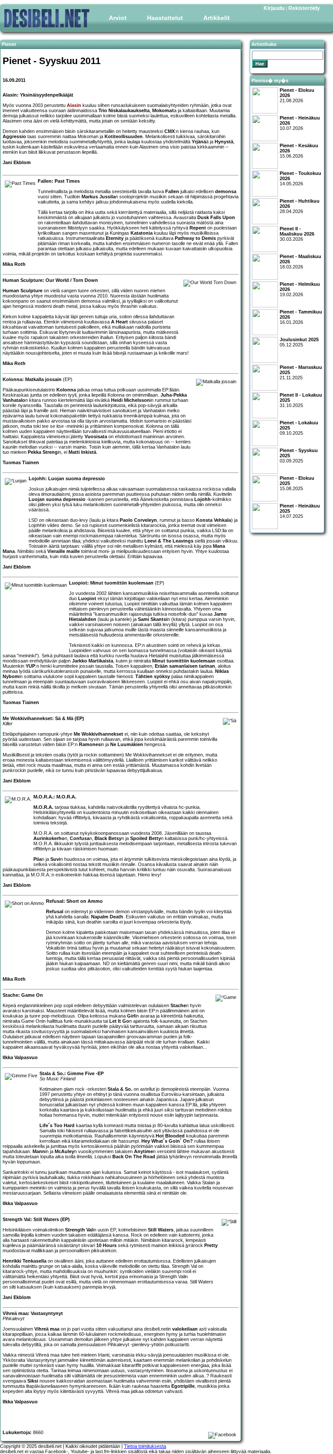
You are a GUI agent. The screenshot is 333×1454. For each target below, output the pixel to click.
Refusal (54, 911)
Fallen (172, 191)
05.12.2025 (299, 342)
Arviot (118, 17)
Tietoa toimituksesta (145, 1446)
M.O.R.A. (43, 807)
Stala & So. (120, 1089)
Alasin (74, 105)
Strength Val (79, 1229)
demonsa (225, 191)
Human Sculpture (22, 290)
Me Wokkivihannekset (98, 734)
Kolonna (66, 389)
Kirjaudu (274, 8)
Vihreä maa (46, 1328)
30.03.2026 (297, 234)
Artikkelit (216, 17)
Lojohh (202, 499)
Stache (178, 1005)
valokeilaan (185, 1328)
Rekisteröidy (304, 8)
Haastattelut (165, 17)
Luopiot (87, 598)
